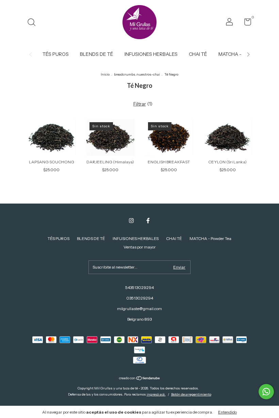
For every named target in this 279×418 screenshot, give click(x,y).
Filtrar (139, 104)
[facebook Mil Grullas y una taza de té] (148, 220)
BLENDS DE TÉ (96, 54)
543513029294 (139, 287)
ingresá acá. (156, 394)
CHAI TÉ (198, 54)
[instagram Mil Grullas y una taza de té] (131, 220)
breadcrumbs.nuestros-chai (137, 74)
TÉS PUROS (56, 54)
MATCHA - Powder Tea (210, 238)
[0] (245, 23)
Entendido (227, 412)
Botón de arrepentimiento (191, 394)
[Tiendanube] (139, 379)
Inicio (105, 74)
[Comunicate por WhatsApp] (266, 391)
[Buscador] (33, 23)
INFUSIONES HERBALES (151, 54)
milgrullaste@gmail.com (139, 308)
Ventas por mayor (140, 247)
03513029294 (139, 298)
